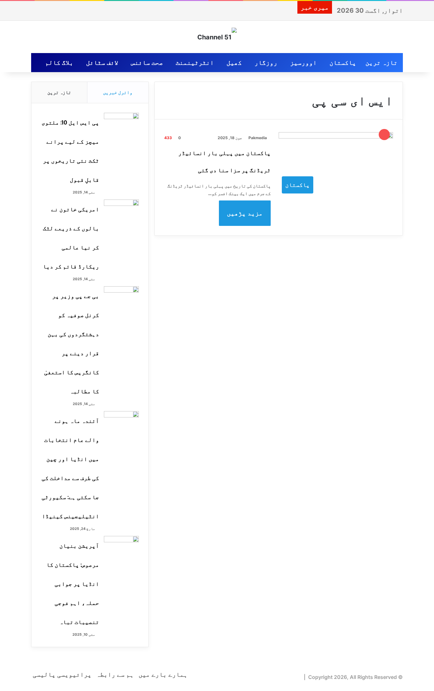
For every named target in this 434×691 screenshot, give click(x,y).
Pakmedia (257, 137)
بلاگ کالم (59, 62)
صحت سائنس (147, 62)
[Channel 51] (217, 37)
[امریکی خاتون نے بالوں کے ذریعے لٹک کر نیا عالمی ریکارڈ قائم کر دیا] (121, 211)
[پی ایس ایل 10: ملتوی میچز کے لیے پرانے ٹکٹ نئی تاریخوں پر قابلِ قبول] (121, 125)
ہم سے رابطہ (115, 674)
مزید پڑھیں (245, 213)
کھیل (234, 62)
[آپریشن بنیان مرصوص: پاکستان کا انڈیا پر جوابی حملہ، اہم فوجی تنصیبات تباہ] (121, 548)
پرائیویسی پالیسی (62, 674)
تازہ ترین (381, 62)
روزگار (265, 62)
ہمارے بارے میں (163, 674)
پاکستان (342, 62)
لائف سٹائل (102, 62)
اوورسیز (303, 62)
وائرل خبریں (117, 92)
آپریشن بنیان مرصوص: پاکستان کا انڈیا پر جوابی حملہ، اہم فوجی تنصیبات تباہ (72, 584)
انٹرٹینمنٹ (195, 62)
